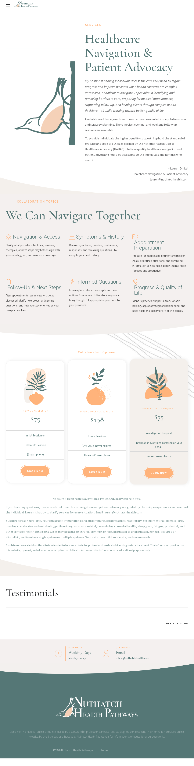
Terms (104, 750)
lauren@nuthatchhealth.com (169, 179)
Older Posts (172, 623)
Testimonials (32, 592)
